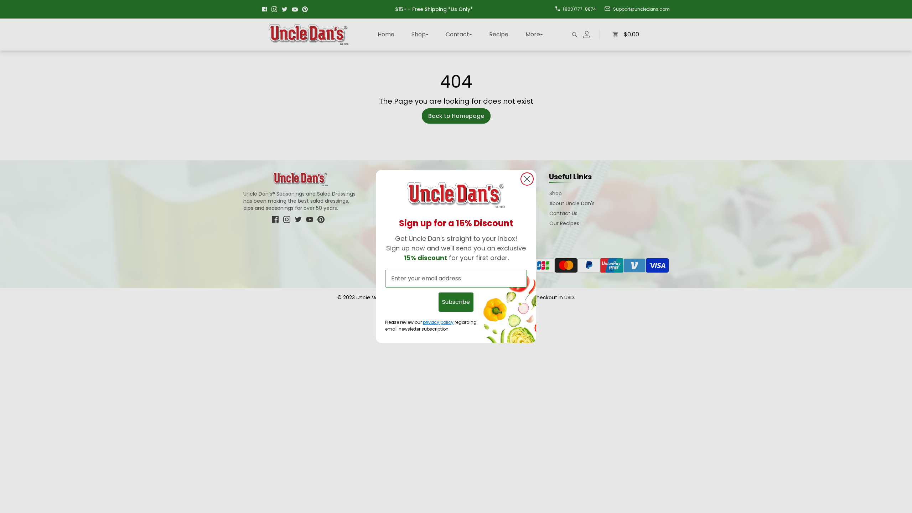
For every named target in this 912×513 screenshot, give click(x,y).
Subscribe (456, 302)
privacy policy (438, 322)
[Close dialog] (527, 179)
